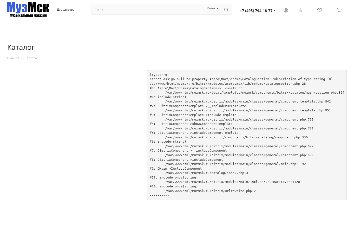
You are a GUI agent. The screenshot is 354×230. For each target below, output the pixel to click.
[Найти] (226, 10)
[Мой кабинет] (286, 10)
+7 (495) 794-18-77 (256, 10)
